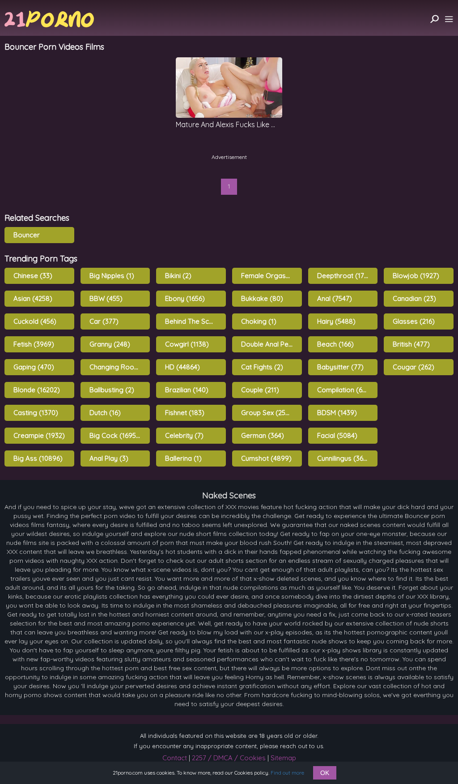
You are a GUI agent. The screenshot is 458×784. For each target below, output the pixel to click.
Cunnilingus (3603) (345, 458)
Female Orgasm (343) (271, 275)
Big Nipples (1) (111, 275)
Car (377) (104, 321)
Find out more (287, 772)
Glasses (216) (414, 321)
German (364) (262, 435)
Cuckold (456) (34, 321)
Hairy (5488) (336, 321)
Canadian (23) (414, 298)
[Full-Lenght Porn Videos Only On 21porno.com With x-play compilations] (49, 19)
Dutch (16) (105, 412)
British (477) (411, 344)
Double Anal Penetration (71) (271, 344)
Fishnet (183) (184, 412)
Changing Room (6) (119, 367)
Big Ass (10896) (38, 458)
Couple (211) (260, 390)
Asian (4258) (32, 298)
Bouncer (26, 235)
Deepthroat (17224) (347, 275)
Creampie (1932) (39, 435)
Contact (174, 758)
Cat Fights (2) (262, 367)
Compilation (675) (344, 390)
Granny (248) (109, 344)
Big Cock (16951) (115, 435)
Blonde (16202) (36, 390)
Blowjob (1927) (416, 275)
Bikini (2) (178, 275)
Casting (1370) (35, 412)
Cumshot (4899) (266, 458)
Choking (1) (258, 321)
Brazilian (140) (186, 390)
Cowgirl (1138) (187, 344)
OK (324, 772)
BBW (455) (106, 298)
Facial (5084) (337, 435)
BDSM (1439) (337, 412)
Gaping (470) (33, 367)
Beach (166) (335, 344)
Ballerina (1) (183, 458)
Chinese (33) (32, 275)
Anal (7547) (334, 298)
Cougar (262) (413, 367)
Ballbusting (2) (111, 390)
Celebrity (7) (184, 435)
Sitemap (283, 758)
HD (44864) (182, 367)
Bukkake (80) (262, 298)
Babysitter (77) (340, 367)
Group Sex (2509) (268, 412)
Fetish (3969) (33, 344)
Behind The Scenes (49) (195, 321)
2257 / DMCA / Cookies (229, 758)
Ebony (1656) (185, 298)
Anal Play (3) (108, 458)
